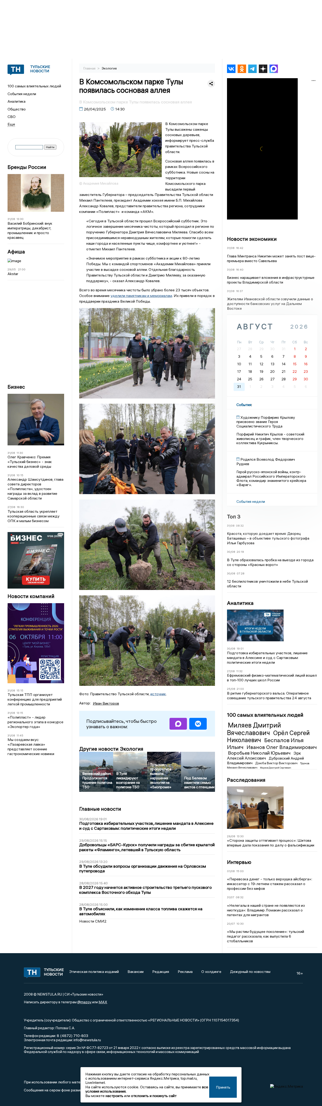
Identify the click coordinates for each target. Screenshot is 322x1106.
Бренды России (27, 167)
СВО (12, 116)
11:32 (239, 671)
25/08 (231, 689)
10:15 (20, 475)
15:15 (20, 690)
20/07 (231, 923)
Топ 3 (233, 516)
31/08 (11, 219)
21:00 (21, 269)
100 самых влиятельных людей (34, 86)
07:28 (240, 573)
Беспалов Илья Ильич (265, 743)
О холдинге (211, 971)
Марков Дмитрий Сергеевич (275, 767)
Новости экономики (252, 239)
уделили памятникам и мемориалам (141, 295)
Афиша (16, 252)
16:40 (240, 269)
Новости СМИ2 (93, 921)
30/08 (231, 551)
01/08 (231, 871)
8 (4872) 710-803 (72, 1035)
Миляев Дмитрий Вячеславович (254, 729)
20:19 (240, 551)
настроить (114, 1095)
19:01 (240, 648)
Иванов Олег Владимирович (282, 747)
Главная (89, 68)
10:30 (240, 923)
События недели (22, 93)
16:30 (20, 507)
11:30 (20, 453)
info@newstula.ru (87, 1039)
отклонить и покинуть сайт (154, 1095)
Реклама (185, 971)
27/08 (11, 507)
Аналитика (16, 101)
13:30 (20, 219)
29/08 (231, 836)
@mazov (84, 1002)
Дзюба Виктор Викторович (276, 763)
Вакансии (136, 971)
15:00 (240, 871)
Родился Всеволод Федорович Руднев (265, 461)
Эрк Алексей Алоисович (264, 755)
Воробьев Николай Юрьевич (260, 753)
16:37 (239, 291)
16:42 (239, 248)
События (243, 404)
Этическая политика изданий (94, 971)
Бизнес (16, 387)
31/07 (230, 897)
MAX (103, 1002)
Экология (109, 68)
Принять (223, 1087)
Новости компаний (31, 596)
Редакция (160, 971)
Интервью (239, 862)
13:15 (20, 713)
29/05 (12, 269)
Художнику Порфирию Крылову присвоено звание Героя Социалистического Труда (265, 421)
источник (158, 693)
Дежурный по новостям (250, 971)
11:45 (20, 735)
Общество (17, 109)
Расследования (246, 780)
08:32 (240, 525)
